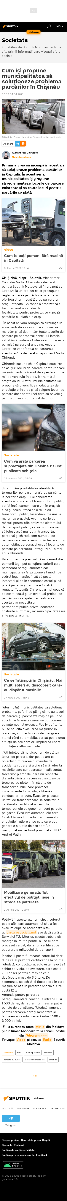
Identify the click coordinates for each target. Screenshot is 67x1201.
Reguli (46, 1140)
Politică (7, 1108)
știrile (40, 1027)
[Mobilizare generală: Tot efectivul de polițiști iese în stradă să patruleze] (33, 864)
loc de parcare (33, 1052)
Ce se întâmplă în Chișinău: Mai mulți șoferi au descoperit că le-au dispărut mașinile (33, 685)
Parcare (48, 1052)
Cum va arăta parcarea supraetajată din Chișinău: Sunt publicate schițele (33, 466)
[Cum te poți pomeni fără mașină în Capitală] (33, 222)
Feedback (41, 1155)
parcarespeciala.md (21, 932)
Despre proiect (11, 1140)
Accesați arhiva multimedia (47, 137)
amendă (53, 1059)
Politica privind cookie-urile (18, 1155)
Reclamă (19, 1145)
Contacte (7, 1145)
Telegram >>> (36, 1035)
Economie (40, 1108)
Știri (19, 1052)
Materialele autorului (21, 157)
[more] (61, 267)
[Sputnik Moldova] (11, 27)
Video (8, 249)
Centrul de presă (31, 1140)
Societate (11, 455)
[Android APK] (13, 1165)
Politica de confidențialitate (18, 1150)
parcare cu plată (12, 1059)
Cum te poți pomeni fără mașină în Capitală (33, 258)
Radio (47, 1040)
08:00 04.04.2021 (12, 94)
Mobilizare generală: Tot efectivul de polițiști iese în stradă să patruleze (29, 897)
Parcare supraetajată (34, 1059)
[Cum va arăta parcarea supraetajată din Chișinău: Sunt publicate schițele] (33, 427)
